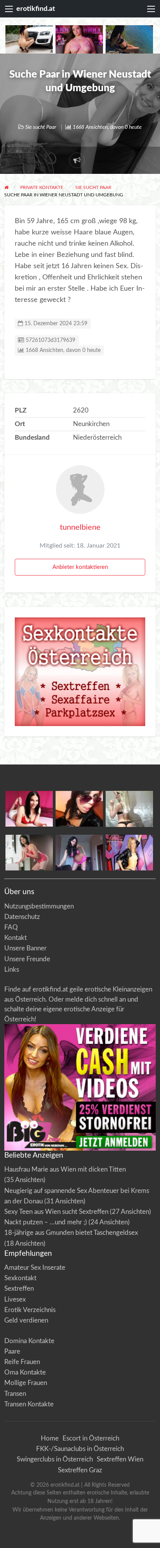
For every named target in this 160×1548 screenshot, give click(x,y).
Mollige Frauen (25, 1383)
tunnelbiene (80, 527)
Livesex (15, 1299)
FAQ (11, 927)
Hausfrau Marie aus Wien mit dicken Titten (65, 1169)
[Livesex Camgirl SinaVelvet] (29, 852)
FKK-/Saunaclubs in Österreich (80, 1449)
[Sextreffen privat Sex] (80, 671)
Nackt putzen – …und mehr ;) (45, 1222)
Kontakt (15, 937)
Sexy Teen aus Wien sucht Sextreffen (56, 1211)
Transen (15, 1393)
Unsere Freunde (27, 959)
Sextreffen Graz (80, 1470)
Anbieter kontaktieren (80, 567)
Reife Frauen (22, 1362)
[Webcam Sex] (29, 39)
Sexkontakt (20, 1278)
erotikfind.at (35, 8)
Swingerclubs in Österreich (55, 1459)
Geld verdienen (26, 1320)
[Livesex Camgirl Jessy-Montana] (129, 852)
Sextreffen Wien (120, 1459)
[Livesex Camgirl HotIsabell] (79, 808)
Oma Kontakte (25, 1372)
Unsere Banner (25, 948)
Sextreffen (19, 1288)
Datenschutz (22, 917)
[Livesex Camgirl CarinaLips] (129, 808)
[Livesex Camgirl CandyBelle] (29, 808)
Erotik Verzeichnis (30, 1310)
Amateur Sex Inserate (34, 1267)
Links (11, 969)
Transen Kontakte (29, 1404)
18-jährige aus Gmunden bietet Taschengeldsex (71, 1232)
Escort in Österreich (91, 1438)
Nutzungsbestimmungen (39, 906)
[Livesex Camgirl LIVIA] (79, 852)
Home (50, 1438)
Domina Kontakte (29, 1341)
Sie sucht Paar (40, 127)
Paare (12, 1351)
